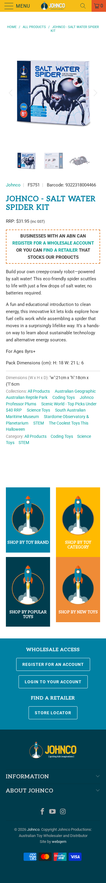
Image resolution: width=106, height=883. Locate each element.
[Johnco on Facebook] (42, 812)
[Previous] (11, 93)
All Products (39, 391)
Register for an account (53, 664)
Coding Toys (63, 397)
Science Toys (38, 410)
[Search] (85, 6)
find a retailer (60, 250)
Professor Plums (21, 404)
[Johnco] (53, 6)
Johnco (13, 185)
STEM (38, 423)
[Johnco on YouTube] (52, 812)
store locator (53, 712)
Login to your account (53, 681)
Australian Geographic (75, 391)
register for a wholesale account (53, 243)
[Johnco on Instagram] (63, 812)
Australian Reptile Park (26, 397)
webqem (59, 841)
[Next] (94, 93)
